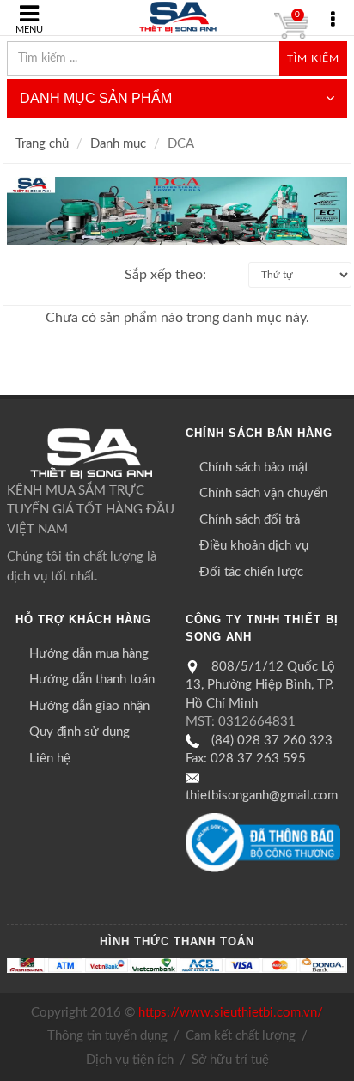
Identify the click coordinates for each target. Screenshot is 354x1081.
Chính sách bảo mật (253, 467)
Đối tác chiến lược (251, 572)
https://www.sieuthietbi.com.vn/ (230, 1012)
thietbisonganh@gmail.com (262, 795)
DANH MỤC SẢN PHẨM (96, 98)
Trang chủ (42, 143)
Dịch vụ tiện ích (130, 1060)
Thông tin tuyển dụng (107, 1035)
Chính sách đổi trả (249, 519)
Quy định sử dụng (79, 732)
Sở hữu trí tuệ (230, 1060)
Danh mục (118, 143)
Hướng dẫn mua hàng (89, 653)
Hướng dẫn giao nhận (89, 706)
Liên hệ (49, 758)
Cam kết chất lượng (241, 1035)
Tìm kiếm (313, 58)
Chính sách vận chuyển (263, 493)
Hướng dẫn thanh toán (92, 679)
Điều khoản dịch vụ (253, 545)
